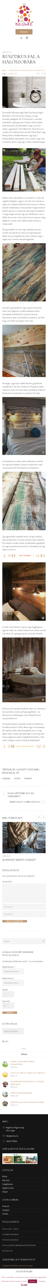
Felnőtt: (5, 993)
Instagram (6, 1213)
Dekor (17, 70)
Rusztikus (38, 70)
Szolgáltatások (7, 1187)
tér (16, 73)
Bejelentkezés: (8, 970)
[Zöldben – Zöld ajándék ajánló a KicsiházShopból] (5, 1067)
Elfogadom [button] (32, 1281)
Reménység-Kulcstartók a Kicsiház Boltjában (27, 1106)
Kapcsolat (5, 1184)
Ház (21, 70)
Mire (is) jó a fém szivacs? (25, 802)
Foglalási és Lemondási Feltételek (19, 1249)
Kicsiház (26, 70)
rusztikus (11, 73)
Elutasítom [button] (42, 1281)
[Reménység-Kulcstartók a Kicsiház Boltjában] (5, 1107)
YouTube (5, 1217)
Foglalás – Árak (10, 1232)
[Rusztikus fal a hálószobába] (24, 92)
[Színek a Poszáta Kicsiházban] (5, 1097)
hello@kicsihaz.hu (12, 1139)
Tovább (24, 1284)
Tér (43, 70)
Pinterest (28, 778)
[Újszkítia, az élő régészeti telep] (24, 837)
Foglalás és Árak (8, 1191)
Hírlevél (4, 1195)
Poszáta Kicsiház (10, 1243)
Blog (12, 70)
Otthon (31, 70)
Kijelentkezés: (8, 982)
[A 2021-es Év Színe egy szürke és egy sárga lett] (5, 1077)
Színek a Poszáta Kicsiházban (21, 1096)
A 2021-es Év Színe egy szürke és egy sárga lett (27, 1076)
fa (6, 73)
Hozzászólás (7, 885)
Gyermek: (6, 1004)
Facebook (6, 778)
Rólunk (4, 1180)
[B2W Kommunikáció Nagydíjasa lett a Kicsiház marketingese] (5, 1087)
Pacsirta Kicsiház (10, 1238)
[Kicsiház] (24, 14)
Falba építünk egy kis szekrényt (21, 795)
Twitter (17, 778)
